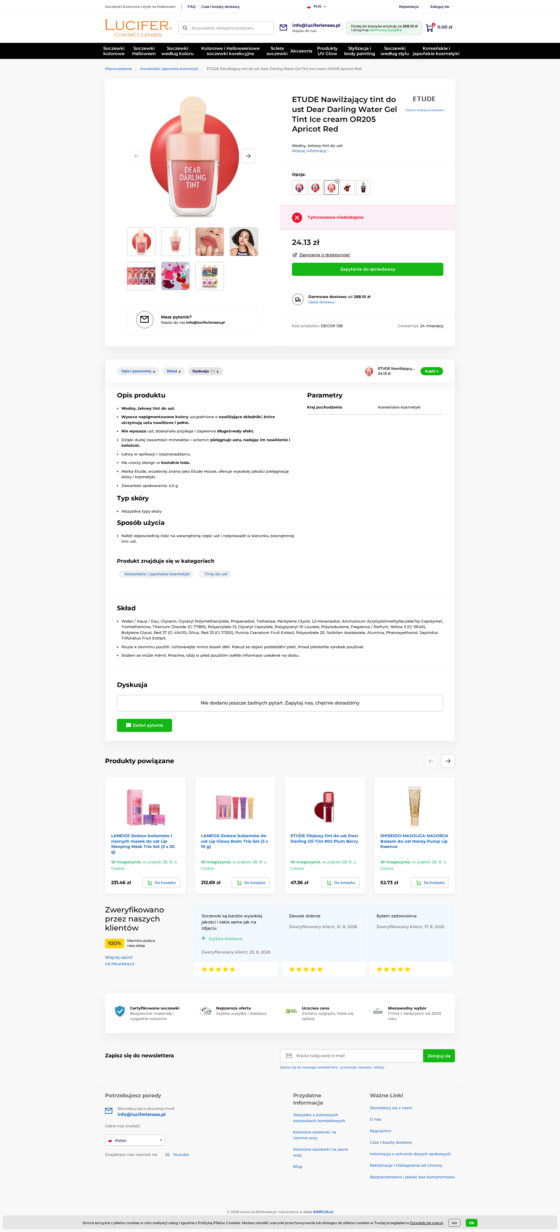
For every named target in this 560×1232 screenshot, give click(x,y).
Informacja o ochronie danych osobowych (410, 1154)
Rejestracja (409, 6)
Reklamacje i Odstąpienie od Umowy (406, 1165)
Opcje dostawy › (322, 302)
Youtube (181, 1154)
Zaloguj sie (439, 6)
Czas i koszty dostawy (220, 6)
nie (454, 1223)
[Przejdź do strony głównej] (138, 28)
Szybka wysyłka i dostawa (241, 1013)
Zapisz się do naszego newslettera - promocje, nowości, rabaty (332, 1067)
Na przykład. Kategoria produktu (223, 28)
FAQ (191, 6)
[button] (248, 156)
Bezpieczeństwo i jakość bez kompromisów (412, 1177)
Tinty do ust (216, 574)
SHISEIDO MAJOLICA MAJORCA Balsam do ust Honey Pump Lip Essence (414, 841)
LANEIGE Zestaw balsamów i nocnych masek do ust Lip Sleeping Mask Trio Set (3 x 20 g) (143, 843)
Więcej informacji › (310, 150)
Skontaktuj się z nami (391, 1107)
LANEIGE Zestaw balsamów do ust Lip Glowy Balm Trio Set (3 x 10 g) (234, 841)
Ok (471, 1223)
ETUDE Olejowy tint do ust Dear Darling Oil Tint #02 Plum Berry (324, 838)
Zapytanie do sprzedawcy (367, 269)
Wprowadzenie (118, 68)
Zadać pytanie (147, 725)
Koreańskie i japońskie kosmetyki (169, 68)
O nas (375, 1119)
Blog (297, 1166)
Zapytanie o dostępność (324, 254)
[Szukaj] (185, 28)
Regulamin (380, 1130)
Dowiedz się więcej (426, 1223)
